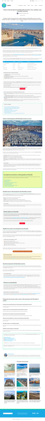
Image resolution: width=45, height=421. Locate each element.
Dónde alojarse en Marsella (8, 109)
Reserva (22, 223)
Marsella (24, 15)
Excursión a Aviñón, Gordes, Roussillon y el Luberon (10, 185)
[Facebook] (33, 413)
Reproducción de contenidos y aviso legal (25, 419)
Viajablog (9, 5)
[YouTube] (37, 413)
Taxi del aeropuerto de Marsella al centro (10, 111)
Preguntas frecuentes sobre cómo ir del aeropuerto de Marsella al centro (14, 113)
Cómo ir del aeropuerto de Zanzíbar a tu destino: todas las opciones (22, 374)
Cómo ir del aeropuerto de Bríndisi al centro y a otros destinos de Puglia (35, 374)
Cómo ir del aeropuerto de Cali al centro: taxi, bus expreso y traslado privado (22, 401)
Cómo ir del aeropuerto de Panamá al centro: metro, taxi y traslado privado (10, 401)
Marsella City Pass (6, 181)
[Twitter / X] (36, 413)
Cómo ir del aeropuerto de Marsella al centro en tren (11, 106)
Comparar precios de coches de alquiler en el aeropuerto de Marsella (22, 251)
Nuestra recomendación (7, 112)
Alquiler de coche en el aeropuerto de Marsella (10, 110)
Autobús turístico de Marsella (8, 180)
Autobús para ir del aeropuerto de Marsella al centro (11, 108)
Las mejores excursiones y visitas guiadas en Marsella (12, 107)
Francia (28, 13)
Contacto (31, 419)
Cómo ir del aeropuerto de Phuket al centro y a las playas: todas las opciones (9, 374)
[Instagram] (34, 413)
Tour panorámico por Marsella (8, 184)
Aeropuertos (21, 15)
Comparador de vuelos (7, 337)
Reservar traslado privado (22, 89)
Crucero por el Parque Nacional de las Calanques (10, 182)
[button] (33, 5)
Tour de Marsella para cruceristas (8, 183)
